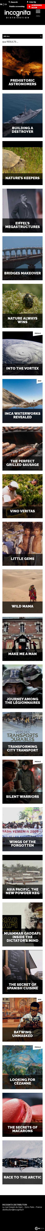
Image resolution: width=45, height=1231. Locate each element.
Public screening (16, 6)
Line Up (32, 2)
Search (14, 2)
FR (1, 4)
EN (5, 4)
